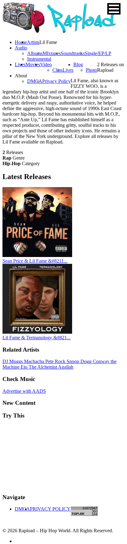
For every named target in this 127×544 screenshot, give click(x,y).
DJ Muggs (13, 361)
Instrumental (39, 59)
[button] (114, 9)
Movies (33, 64)
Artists (33, 42)
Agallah (65, 367)
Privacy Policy (56, 81)
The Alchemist (43, 367)
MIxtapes (52, 53)
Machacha (34, 361)
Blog (78, 64)
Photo (91, 70)
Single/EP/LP (98, 53)
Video (46, 64)
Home (21, 42)
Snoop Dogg (80, 361)
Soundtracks (73, 53)
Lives (68, 70)
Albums (35, 53)
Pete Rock (56, 361)
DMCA (34, 81)
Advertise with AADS (24, 391)
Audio (21, 47)
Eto (25, 367)
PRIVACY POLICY (50, 509)
